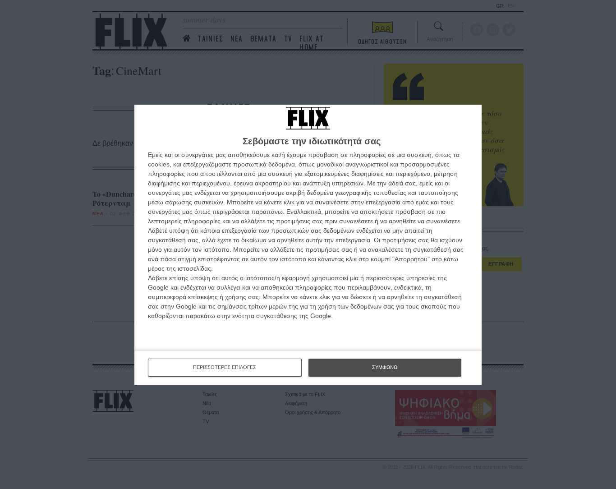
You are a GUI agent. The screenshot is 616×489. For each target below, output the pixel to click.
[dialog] (308, 245)
